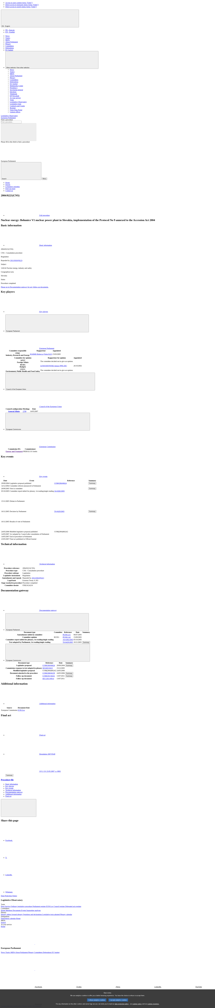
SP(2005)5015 (47, 668)
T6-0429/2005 (59, 511)
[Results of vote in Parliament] (71, 529)
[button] (35, 944)
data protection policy (122, 1004)
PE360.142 (67, 637)
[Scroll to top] (18, 808)
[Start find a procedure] (18, 132)
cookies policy (137, 1004)
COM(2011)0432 (48, 676)
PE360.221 (67, 635)
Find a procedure (7, 120)
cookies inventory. (153, 1004)
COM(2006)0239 (48, 673)
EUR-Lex (21, 710)
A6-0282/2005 (59, 491)
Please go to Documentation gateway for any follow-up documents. (24, 287)
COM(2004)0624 (60, 483)
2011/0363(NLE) (16, 260)
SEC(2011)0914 (48, 679)
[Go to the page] (71, 509)
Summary (92, 483)
